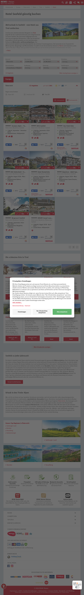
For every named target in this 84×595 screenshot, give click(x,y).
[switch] (77, 587)
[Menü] (80, 582)
